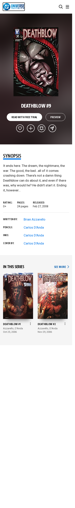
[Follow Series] (41, 128)
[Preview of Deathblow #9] (36, 61)
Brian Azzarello (34, 219)
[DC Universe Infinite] (13, 7)
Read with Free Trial (24, 117)
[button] (60, 6)
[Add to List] (31, 128)
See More (61, 267)
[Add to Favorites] (20, 128)
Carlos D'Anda (34, 227)
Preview (55, 117)
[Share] (52, 128)
